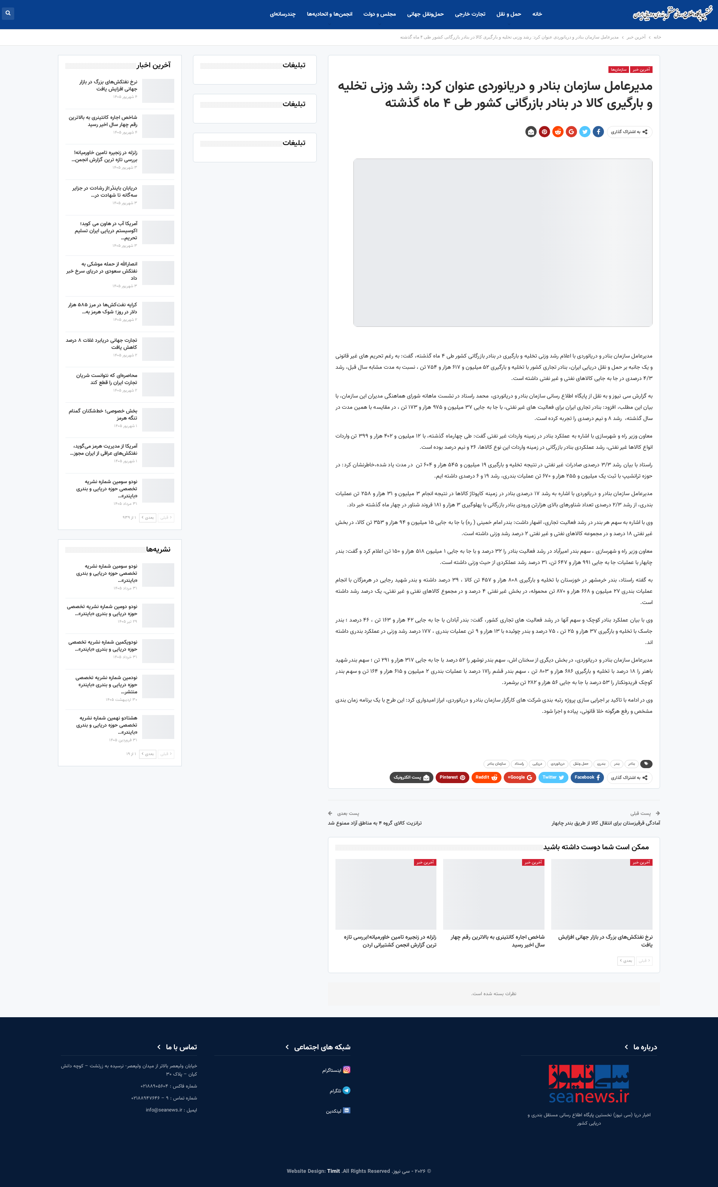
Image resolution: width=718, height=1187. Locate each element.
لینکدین (334, 1111)
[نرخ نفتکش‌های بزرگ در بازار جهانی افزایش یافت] (602, 894)
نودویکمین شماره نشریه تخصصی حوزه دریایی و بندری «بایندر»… (102, 646)
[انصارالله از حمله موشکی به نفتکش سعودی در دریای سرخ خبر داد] (158, 273)
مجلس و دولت (379, 14)
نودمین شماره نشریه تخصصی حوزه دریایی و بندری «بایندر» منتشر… (106, 685)
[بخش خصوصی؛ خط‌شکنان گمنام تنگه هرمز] (158, 420)
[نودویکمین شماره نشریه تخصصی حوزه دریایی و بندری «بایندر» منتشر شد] (158, 651)
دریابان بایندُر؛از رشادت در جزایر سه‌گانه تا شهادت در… (104, 192)
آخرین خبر (641, 70)
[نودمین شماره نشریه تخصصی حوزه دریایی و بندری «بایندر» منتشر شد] (158, 687)
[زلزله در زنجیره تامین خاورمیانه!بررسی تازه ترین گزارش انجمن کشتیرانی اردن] (386, 894)
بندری (601, 764)
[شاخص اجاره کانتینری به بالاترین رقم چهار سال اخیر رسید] (493, 894)
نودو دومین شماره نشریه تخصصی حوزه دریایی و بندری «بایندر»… (102, 610)
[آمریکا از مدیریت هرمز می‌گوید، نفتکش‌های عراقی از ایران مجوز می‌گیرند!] (158, 455)
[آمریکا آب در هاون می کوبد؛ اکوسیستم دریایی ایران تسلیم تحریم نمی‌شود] (158, 233)
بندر (617, 764)
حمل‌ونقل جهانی (425, 14)
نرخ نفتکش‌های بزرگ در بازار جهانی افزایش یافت (108, 85)
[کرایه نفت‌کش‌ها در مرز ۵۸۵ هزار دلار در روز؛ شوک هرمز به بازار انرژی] (158, 314)
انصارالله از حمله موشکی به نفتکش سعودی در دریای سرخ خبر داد (101, 271)
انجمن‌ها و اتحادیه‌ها (329, 14)
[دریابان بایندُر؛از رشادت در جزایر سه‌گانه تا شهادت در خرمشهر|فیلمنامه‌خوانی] (158, 197)
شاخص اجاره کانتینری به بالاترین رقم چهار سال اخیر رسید (103, 121)
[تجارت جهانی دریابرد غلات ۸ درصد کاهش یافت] (158, 349)
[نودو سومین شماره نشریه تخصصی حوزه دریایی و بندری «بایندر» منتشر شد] (158, 491)
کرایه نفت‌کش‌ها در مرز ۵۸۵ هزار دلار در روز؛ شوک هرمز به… (102, 308)
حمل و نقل (509, 14)
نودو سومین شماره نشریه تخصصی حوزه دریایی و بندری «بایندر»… (106, 489)
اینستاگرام (332, 1070)
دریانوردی (558, 764)
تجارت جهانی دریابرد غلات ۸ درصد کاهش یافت (101, 344)
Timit (333, 1172)
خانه (537, 14)
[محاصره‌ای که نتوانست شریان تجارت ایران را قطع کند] (158, 384)
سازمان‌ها (618, 70)
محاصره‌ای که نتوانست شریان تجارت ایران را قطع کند (106, 379)
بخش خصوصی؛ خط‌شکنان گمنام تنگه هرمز (103, 415)
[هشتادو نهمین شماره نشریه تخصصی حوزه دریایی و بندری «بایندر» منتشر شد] (158, 727)
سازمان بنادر (496, 764)
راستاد (519, 764)
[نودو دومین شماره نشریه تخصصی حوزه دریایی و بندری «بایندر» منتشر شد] (158, 616)
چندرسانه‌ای (283, 14)
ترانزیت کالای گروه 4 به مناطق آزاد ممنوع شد (375, 823)
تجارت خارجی (470, 14)
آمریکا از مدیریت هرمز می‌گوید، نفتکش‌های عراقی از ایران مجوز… (103, 450)
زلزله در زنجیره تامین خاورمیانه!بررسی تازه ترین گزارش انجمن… (104, 156)
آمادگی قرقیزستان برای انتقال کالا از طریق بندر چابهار (606, 823)
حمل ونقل (581, 764)
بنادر (631, 764)
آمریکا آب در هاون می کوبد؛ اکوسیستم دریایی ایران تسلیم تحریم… (106, 231)
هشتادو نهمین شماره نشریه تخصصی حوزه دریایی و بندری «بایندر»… (106, 725)
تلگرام (336, 1091)
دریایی (537, 764)
